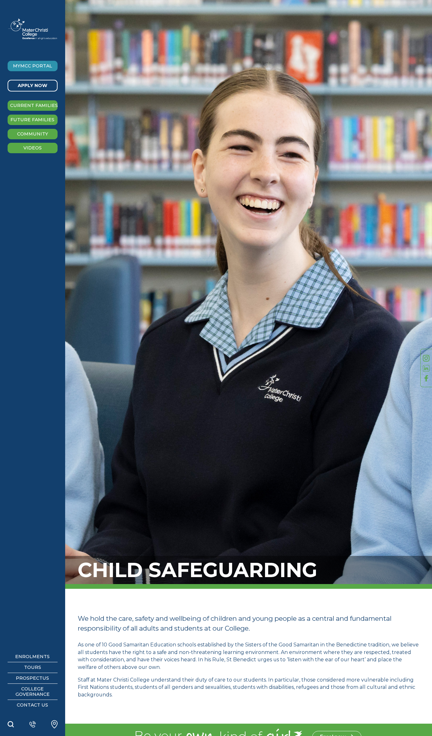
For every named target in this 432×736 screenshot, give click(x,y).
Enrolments (32, 656)
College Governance (32, 691)
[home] (33, 29)
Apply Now (32, 85)
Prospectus (32, 678)
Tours (32, 667)
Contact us (32, 705)
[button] (33, 66)
